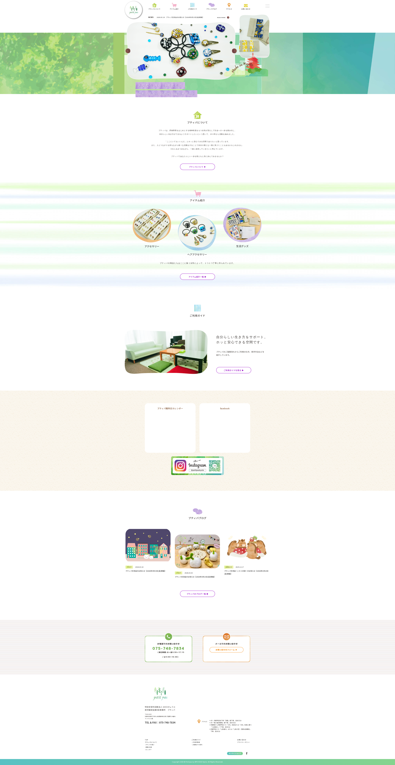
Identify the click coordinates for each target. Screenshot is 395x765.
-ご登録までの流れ (197, 744)
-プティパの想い (149, 744)
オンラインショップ (235, 753)
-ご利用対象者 (196, 742)
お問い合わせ (241, 740)
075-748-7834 (168, 648)
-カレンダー (148, 749)
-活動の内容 (148, 747)
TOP (146, 740)
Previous (127, 50)
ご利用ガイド (196, 740)
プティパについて (151, 742)
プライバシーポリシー (243, 742)
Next (234, 50)
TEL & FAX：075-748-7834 (160, 722)
